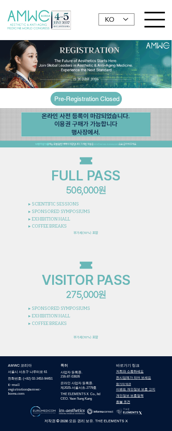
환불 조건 (123, 402)
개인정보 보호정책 (130, 396)
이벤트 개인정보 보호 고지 (135, 389)
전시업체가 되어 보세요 (133, 378)
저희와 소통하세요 (130, 371)
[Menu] (154, 19)
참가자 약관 (123, 384)
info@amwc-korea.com (106, 143)
